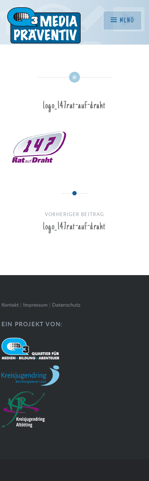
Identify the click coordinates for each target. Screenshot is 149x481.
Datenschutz (66, 305)
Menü (127, 20)
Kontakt (10, 305)
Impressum (35, 305)
